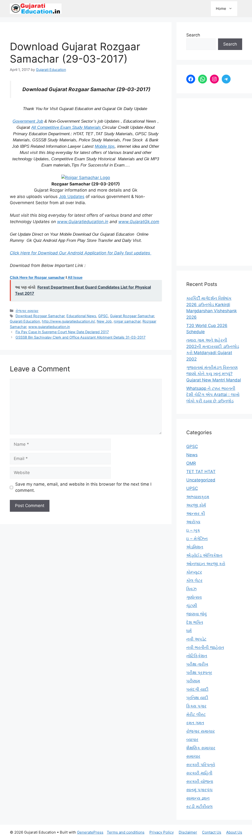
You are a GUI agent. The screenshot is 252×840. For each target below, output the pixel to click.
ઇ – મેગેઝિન (197, 538)
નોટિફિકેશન (196, 655)
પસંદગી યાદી (197, 689)
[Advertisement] (214, 182)
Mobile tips (105, 146)
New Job (104, 321)
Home (221, 8)
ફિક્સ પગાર (196, 706)
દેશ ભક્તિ (194, 622)
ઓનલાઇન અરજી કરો (205, 563)
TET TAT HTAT (201, 471)
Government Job (28, 121)
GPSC (103, 316)
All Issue (75, 278)
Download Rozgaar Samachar (40, 316)
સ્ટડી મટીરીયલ (199, 806)
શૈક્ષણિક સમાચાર (200, 747)
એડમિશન (194, 546)
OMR (191, 463)
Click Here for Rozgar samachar (37, 278)
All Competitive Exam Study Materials (66, 127)
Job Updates (71, 196)
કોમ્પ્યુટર (194, 572)
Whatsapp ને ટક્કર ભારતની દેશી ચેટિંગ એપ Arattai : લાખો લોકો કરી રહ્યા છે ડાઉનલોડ (212, 394)
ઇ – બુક (193, 530)
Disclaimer (188, 832)
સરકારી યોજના (199, 781)
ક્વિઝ (191, 588)
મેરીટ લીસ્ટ (196, 714)
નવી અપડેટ (196, 639)
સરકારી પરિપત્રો (200, 764)
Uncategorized (200, 480)
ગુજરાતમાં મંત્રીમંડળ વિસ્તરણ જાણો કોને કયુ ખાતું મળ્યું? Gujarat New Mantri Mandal (213, 373)
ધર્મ (189, 630)
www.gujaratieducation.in (49, 327)
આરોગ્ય (193, 521)
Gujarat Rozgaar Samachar (132, 316)
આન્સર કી (195, 513)
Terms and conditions (125, 832)
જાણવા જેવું (196, 613)
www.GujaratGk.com (138, 221)
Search (193, 35)
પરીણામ (193, 680)
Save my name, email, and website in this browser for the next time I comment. (83, 487)
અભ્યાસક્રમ (197, 496)
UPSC (192, 488)
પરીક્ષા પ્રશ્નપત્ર (199, 672)
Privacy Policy (161, 832)
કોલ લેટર (194, 580)
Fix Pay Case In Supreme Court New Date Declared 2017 (62, 332)
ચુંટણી (191, 605)
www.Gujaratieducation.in (82, 221)
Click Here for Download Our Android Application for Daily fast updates (80, 252)
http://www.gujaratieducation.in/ (68, 321)
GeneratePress (90, 832)
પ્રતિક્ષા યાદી (197, 697)
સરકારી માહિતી (199, 773)
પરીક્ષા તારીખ (197, 664)
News (192, 454)
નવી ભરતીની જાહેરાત (205, 647)
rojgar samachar (127, 321)
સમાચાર (193, 756)
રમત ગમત (195, 722)
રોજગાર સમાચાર (27, 311)
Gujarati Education (25, 321)
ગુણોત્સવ (194, 597)
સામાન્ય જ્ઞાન (198, 798)
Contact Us (211, 832)
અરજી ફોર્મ (196, 505)
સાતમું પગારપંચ (199, 789)
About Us (234, 832)
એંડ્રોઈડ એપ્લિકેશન (204, 555)
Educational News (81, 316)
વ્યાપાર (192, 739)
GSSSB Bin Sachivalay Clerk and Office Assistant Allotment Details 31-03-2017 (80, 337)
